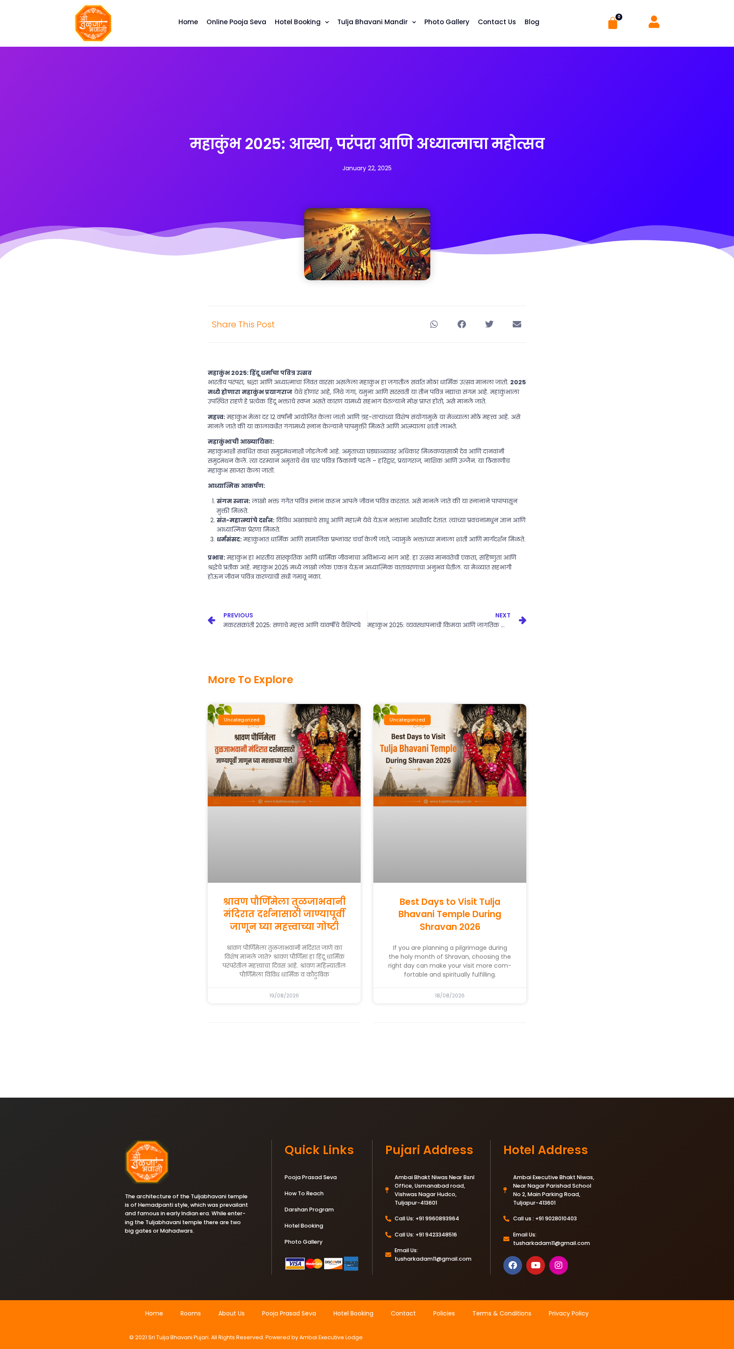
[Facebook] (512, 1265)
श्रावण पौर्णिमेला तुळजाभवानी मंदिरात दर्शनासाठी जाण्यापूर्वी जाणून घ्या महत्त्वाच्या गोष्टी (284, 914)
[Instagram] (558, 1265)
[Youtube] (535, 1265)
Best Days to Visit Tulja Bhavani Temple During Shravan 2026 (449, 914)
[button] (433, 324)
